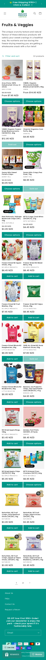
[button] (5, 13)
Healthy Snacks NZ (26, 652)
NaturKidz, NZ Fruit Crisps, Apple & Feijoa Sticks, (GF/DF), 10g (11, 558)
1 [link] (16, 583)
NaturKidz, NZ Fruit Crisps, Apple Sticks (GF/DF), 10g (31, 514)
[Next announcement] (41, 3)
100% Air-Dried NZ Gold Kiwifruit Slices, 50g (33, 346)
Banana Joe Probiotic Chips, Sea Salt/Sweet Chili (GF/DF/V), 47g (33, 389)
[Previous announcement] (4, 3)
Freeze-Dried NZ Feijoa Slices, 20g (33, 305)
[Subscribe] (38, 633)
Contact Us (10, 604)
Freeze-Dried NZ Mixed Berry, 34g (33, 264)
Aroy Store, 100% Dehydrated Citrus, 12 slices (11, 85)
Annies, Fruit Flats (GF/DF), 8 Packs (31, 431)
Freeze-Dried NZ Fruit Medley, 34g (11, 305)
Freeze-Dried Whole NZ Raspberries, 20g (11, 346)
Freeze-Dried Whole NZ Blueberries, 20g (11, 388)
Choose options (12, 101)
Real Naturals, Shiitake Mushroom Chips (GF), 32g (12, 218)
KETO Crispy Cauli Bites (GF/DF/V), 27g (33, 217)
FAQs (7, 599)
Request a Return (12, 610)
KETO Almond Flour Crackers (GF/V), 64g (32, 472)
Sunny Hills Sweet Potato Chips (9, 173)
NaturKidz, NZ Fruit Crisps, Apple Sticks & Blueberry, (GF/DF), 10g (33, 558)
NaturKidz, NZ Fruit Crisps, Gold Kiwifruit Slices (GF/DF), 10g (11, 514)
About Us (9, 593)
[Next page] (29, 582)
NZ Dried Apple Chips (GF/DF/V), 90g (11, 472)
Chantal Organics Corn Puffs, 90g (33, 130)
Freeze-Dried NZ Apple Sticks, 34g (11, 264)
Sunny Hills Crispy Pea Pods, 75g (32, 173)
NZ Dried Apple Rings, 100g (11, 431)
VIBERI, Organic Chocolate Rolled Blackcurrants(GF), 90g (33, 85)
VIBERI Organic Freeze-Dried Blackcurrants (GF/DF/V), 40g (12, 131)
